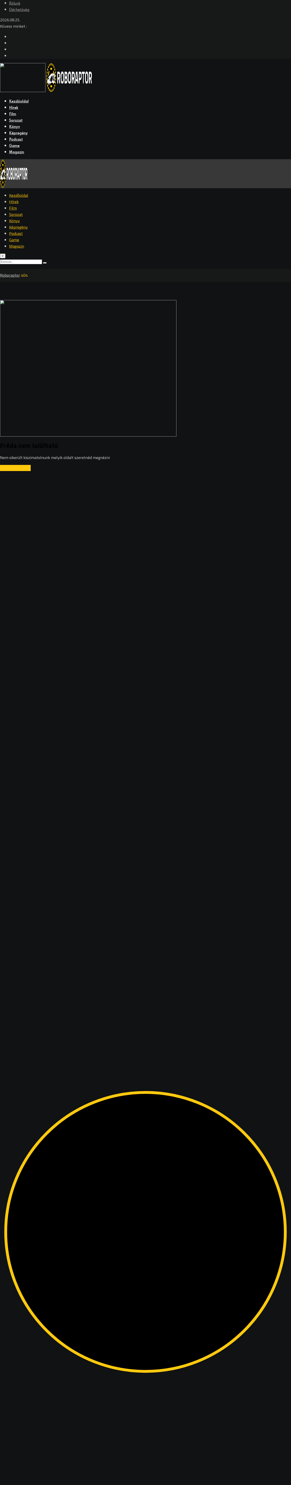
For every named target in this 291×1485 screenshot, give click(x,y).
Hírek (13, 108)
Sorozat (16, 120)
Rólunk (14, 3)
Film (12, 114)
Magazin (16, 152)
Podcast (16, 140)
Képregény (18, 133)
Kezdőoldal (19, 101)
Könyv (14, 127)
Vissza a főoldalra (15, 468)
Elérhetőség (19, 10)
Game (14, 146)
